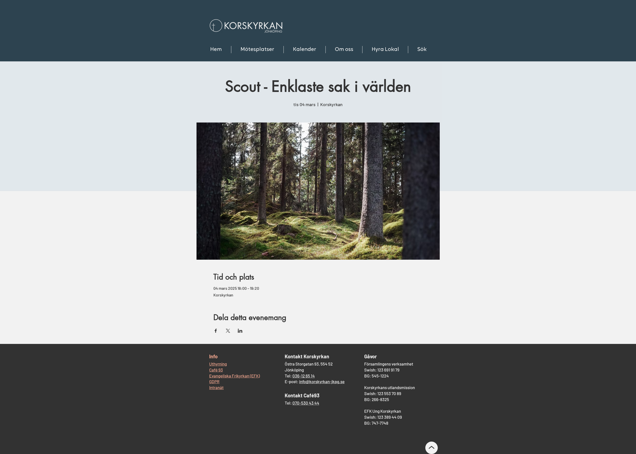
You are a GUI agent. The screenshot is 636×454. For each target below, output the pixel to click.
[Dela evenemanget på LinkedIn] (240, 331)
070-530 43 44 (305, 402)
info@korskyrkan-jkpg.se (322, 381)
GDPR (214, 381)
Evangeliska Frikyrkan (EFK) (234, 375)
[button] (257, 49)
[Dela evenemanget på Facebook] (215, 331)
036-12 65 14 (303, 375)
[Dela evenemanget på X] (228, 331)
